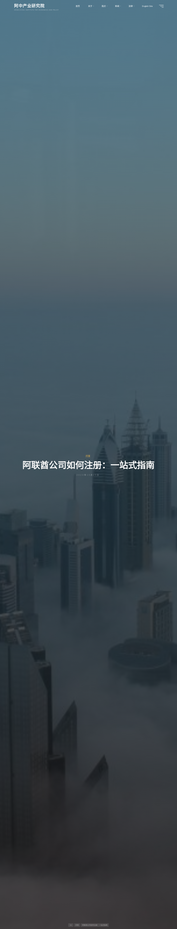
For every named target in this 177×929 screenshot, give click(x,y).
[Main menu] (161, 6)
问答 (88, 455)
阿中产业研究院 (29, 5)
